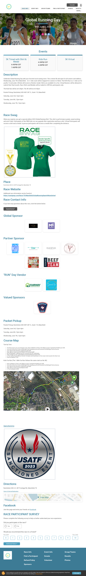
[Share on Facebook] (37, 34)
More (78, 11)
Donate (72, 5)
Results (78, 8)
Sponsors (28, 564)
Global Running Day (43, 19)
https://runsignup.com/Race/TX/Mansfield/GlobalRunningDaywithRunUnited (29, 195)
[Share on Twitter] (40, 34)
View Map (44, 497)
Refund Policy (29, 560)
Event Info (34, 8)
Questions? (10, 209)
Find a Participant (59, 8)
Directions (44, 30)
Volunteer (48, 560)
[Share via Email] (45, 34)
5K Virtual (70, 59)
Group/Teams (45, 8)
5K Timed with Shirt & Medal (16, 60)
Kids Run (43, 59)
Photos (67, 560)
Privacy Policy (39, 573)
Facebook (33, 509)
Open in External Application (11, 491)
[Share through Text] (48, 34)
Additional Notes (11, 544)
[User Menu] (80, 5)
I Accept (76, 573)
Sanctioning (9, 426)
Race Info (25, 8)
